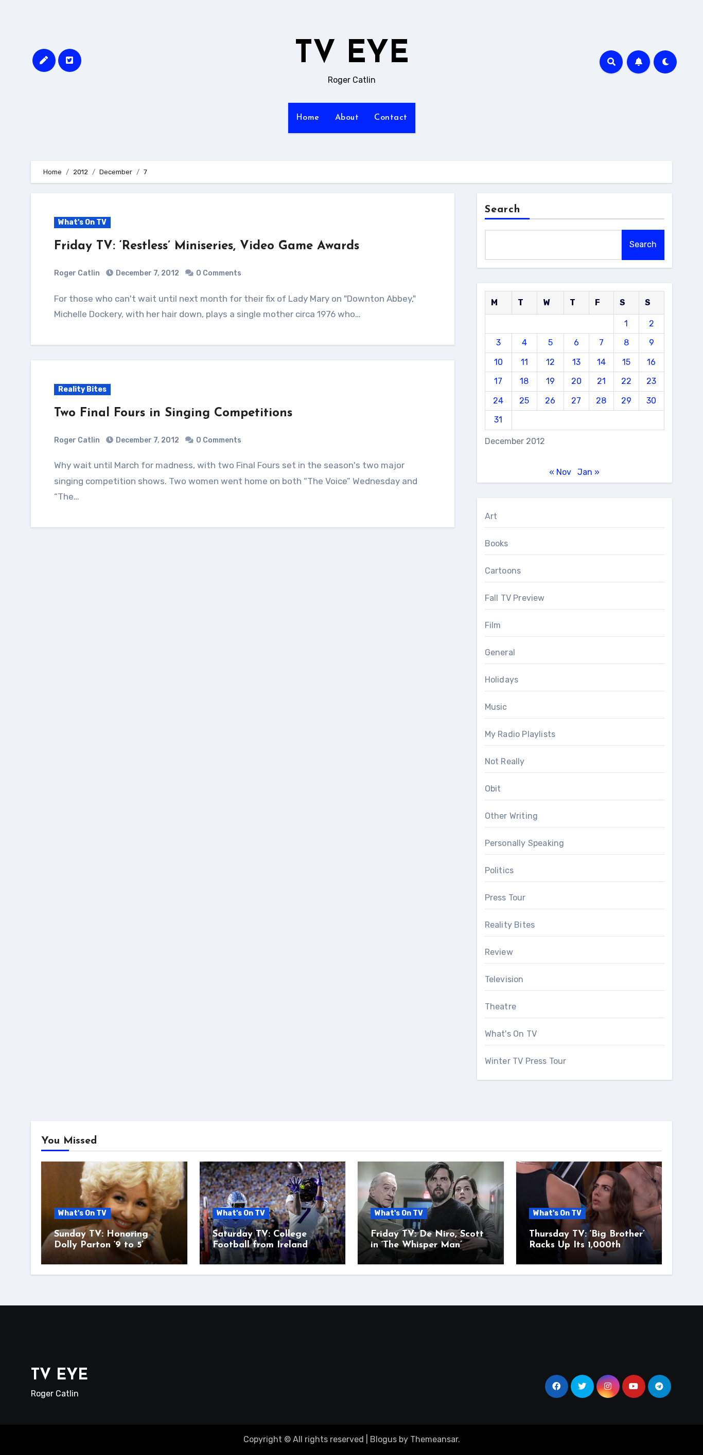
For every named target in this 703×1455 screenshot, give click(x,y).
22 (626, 381)
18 (524, 381)
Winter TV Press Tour (526, 1061)
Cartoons (503, 571)
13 (576, 362)
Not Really (505, 761)
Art (491, 516)
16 (651, 362)
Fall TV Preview (515, 598)
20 (576, 381)
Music (496, 707)
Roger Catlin (77, 273)
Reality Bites (82, 389)
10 (498, 362)
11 (524, 362)
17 (498, 381)
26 (550, 401)
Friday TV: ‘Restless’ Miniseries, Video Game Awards (206, 246)
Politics (499, 870)
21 (601, 381)
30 (651, 401)
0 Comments (218, 273)
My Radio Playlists (520, 734)
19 (550, 381)
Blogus (383, 1439)
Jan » (588, 472)
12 (550, 362)
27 (576, 401)
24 (498, 401)
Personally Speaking (525, 843)
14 (601, 362)
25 (524, 401)
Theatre (500, 1006)
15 (626, 362)
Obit (493, 789)
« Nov (560, 472)
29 (626, 401)
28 (601, 401)
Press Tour (505, 898)
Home (308, 118)
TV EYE (351, 54)
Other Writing (511, 816)
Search (503, 210)
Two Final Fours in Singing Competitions (173, 413)
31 (498, 420)
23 (651, 381)
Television (504, 979)
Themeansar (434, 1439)
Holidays (502, 680)
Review (499, 952)
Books (496, 543)
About (347, 118)
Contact (391, 118)
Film (493, 625)
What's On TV (82, 222)
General (500, 652)
